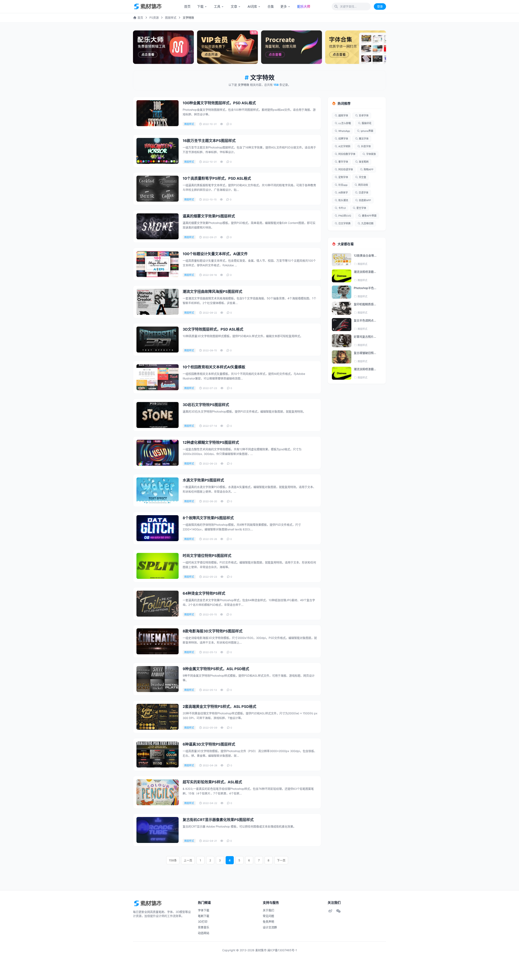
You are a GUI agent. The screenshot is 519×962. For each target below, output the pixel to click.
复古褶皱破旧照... (365, 353)
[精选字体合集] (355, 47)
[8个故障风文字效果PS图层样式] (157, 528)
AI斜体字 (343, 192)
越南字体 (343, 115)
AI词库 (252, 6)
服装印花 (366, 123)
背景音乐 (203, 927)
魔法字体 (364, 138)
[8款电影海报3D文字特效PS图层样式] (157, 641)
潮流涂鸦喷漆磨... (365, 271)
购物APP (368, 169)
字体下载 (203, 910)
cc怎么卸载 (344, 123)
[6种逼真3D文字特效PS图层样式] (157, 754)
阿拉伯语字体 (345, 169)
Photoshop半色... (365, 288)
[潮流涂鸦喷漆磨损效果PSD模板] (341, 275)
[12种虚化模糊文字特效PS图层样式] (157, 453)
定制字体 (343, 177)
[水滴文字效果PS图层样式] (157, 490)
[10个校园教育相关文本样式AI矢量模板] (157, 377)
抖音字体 (366, 146)
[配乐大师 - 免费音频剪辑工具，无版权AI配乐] (163, 47)
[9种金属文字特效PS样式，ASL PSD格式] (157, 679)
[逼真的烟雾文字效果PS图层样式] (157, 226)
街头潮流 (343, 200)
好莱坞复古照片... (365, 336)
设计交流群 (270, 927)
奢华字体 (343, 161)
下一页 (281, 860)
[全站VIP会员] (227, 47)
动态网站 (203, 933)
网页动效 (363, 184)
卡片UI (342, 208)
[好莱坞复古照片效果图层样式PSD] (341, 340)
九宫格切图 (367, 223)
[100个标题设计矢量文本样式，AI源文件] (157, 264)
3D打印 (202, 921)
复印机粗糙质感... (365, 304)
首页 (187, 6)
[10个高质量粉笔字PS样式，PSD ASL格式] (157, 189)
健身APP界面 (369, 215)
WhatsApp (344, 130)
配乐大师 (303, 6)
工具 (217, 6)
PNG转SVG (344, 215)
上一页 (188, 860)
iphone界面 (367, 130)
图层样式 (170, 17)
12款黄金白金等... (365, 255)
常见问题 (268, 916)
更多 (283, 6)
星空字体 (361, 208)
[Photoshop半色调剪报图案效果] (341, 292)
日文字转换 (344, 223)
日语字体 (363, 192)
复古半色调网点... (365, 320)
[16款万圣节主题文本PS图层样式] (157, 151)
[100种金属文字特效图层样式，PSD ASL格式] (157, 113)
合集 (270, 6)
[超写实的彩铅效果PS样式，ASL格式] (157, 792)
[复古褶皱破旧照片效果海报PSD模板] (341, 356)
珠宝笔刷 (364, 161)
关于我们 (268, 910)
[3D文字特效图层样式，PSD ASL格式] (157, 340)
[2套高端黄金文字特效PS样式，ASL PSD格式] (157, 717)
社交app (342, 184)
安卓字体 (364, 115)
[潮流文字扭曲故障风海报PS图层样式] (157, 302)
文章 (234, 6)
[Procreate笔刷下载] (291, 47)
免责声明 (268, 921)
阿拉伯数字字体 (346, 154)
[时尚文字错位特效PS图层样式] (157, 566)
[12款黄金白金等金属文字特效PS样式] (341, 259)
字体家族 (371, 154)
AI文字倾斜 (344, 146)
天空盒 (362, 177)
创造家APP (365, 200)
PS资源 (154, 17)
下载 (200, 6)
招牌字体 (343, 138)
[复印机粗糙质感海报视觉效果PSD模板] (341, 308)
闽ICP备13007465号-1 (282, 950)
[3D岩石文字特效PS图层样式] (157, 415)
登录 (380, 6)
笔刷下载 (203, 916)
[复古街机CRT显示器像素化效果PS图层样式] (157, 830)
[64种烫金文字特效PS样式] (157, 604)
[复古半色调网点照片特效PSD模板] (341, 324)
